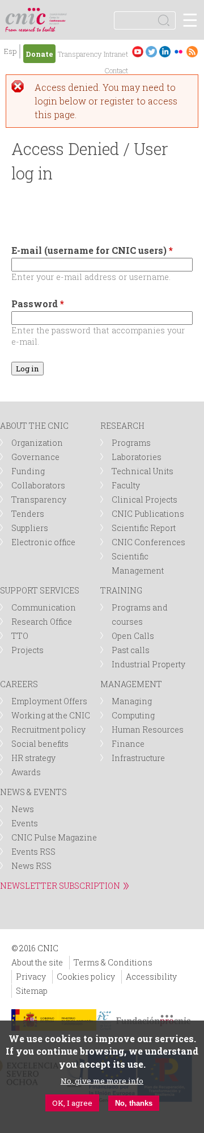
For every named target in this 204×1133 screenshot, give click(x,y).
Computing (133, 715)
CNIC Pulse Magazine (54, 837)
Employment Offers (49, 701)
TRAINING (121, 590)
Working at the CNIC (50, 715)
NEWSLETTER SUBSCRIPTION (60, 885)
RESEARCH (122, 425)
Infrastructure (138, 757)
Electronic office (43, 542)
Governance (35, 456)
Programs (131, 442)
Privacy (31, 976)
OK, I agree (72, 1103)
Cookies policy (86, 976)
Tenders (27, 513)
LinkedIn (165, 51)
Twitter (151, 51)
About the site (37, 962)
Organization (37, 442)
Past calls (131, 650)
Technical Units (142, 471)
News (22, 809)
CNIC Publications (148, 513)
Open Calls (133, 635)
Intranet (116, 53)
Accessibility (151, 976)
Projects (27, 650)
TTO (19, 635)
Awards (26, 772)
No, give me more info (102, 1081)
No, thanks (133, 1103)
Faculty (126, 485)
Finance (128, 743)
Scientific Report (144, 527)
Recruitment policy (48, 729)
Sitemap (32, 990)
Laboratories (137, 456)
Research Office (41, 621)
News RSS (31, 865)
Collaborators (38, 485)
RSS (192, 51)
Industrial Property (148, 664)
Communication (43, 607)
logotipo (59, 14)
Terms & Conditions (113, 962)
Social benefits (40, 743)
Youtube (137, 51)
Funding (28, 471)
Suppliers (29, 527)
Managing (132, 701)
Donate (39, 53)
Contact (116, 70)
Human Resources (148, 729)
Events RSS (33, 851)
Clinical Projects (144, 499)
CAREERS (19, 684)
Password (37, 304)
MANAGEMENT (131, 684)
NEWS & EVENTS (33, 792)
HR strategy (33, 757)
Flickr (178, 51)
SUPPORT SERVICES (39, 590)
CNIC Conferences (148, 542)
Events (24, 823)
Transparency (79, 53)
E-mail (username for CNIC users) (92, 250)
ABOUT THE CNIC (34, 425)
